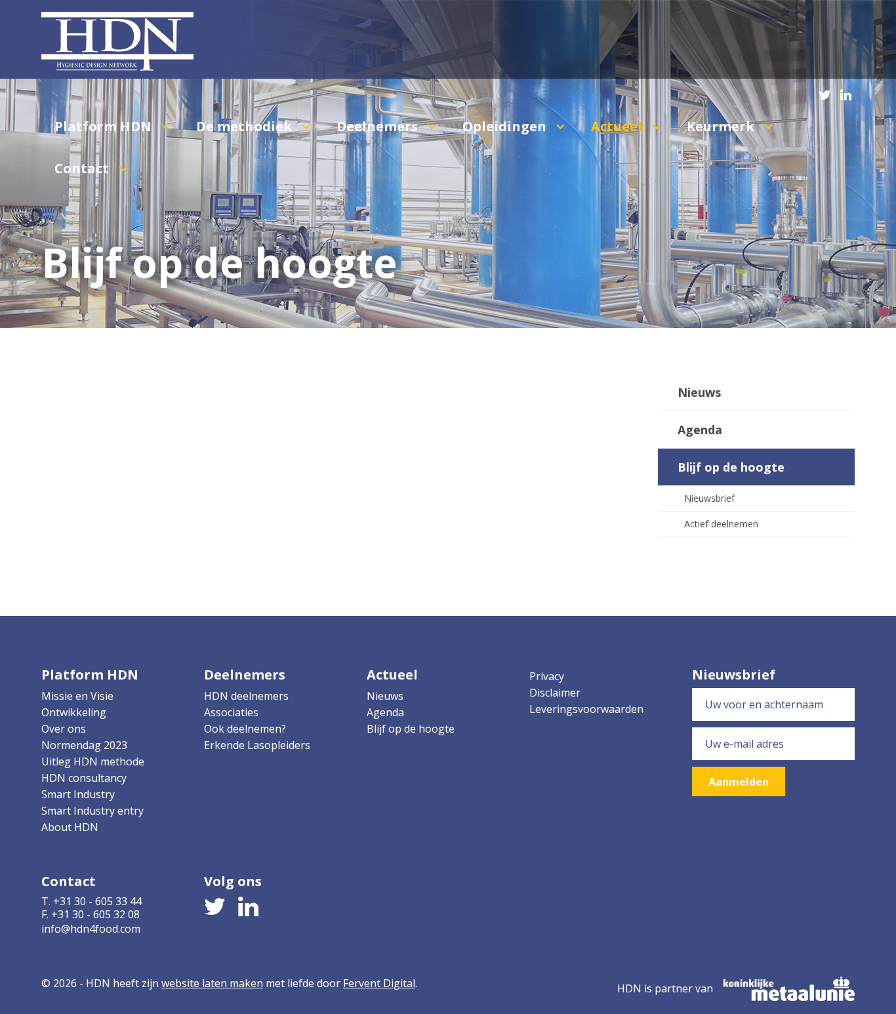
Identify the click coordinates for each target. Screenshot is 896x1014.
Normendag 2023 (84, 745)
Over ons (63, 728)
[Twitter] (824, 92)
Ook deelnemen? (245, 728)
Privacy (546, 676)
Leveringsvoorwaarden (586, 709)
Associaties (231, 712)
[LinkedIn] (846, 92)
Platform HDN (104, 126)
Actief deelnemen (721, 523)
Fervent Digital (379, 983)
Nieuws (699, 392)
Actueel (618, 126)
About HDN (69, 827)
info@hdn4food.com (90, 929)
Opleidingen (506, 126)
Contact (83, 168)
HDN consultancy (84, 778)
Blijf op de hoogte (731, 467)
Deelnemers (378, 126)
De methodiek (245, 126)
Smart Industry (78, 794)
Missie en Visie (77, 696)
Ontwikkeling (73, 712)
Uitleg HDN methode (92, 761)
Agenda (700, 429)
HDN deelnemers (246, 696)
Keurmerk (722, 126)
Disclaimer (554, 692)
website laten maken (212, 983)
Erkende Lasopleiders (257, 745)
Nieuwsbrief (709, 498)
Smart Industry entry (92, 810)
